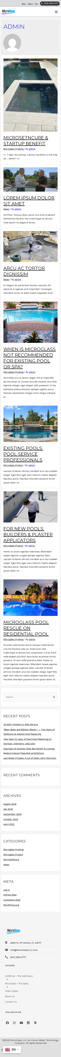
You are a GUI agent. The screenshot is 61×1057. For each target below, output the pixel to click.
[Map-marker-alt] (35, 1023)
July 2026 (8, 809)
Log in (6, 889)
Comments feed (11, 899)
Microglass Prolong (13, 148)
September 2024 (12, 814)
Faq (36, 4)
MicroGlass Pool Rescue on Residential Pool (26, 628)
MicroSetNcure (11, 859)
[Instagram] (14, 1023)
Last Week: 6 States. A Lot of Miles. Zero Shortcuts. (29, 758)
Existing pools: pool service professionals (23, 454)
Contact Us (11, 1001)
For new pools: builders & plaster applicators (28, 534)
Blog (24, 4)
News (30, 4)
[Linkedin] (28, 1023)
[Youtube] (21, 1023)
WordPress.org (11, 904)
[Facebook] (7, 1023)
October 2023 (10, 819)
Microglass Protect (13, 465)
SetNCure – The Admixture (19, 976)
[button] (56, 11)
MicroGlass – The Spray (16, 983)
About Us (10, 996)
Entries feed (9, 894)
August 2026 (9, 803)
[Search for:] (30, 696)
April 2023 (9, 824)
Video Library (11, 991)
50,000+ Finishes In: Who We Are (20, 724)
